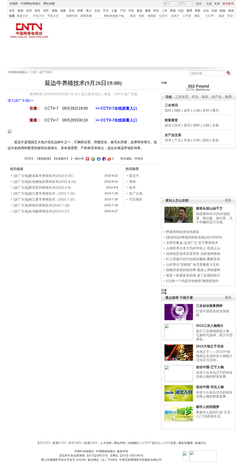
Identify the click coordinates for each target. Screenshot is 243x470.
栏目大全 (38, 16)
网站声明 (119, 443)
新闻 (20, 10)
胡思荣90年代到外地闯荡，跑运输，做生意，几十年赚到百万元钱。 (214, 218)
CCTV (210, 16)
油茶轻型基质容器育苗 (182, 253)
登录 (199, 3)
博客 (198, 10)
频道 (221, 16)
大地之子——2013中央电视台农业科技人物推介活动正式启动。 (214, 356)
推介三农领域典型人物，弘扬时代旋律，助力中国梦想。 (214, 335)
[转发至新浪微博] (108, 158)
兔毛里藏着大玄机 (206, 264)
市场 (187, 140)
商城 (173, 10)
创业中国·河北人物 (210, 387)
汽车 (131, 10)
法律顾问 (133, 443)
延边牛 (134, 176)
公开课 (186, 16)
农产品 (217, 96)
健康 (148, 10)
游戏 (231, 10)
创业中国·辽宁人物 (210, 367)
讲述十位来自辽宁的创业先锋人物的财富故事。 (214, 375)
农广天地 (45, 72)
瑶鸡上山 (213, 248)
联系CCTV (59, 443)
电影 (142, 16)
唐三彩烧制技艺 (208, 275)
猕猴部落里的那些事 (181, 270)
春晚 (54, 10)
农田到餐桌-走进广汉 (181, 243)
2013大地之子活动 (210, 346)
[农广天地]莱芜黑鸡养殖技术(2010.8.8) (42, 187)
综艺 (46, 10)
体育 (37, 10)
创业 (168, 125)
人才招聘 (106, 443)
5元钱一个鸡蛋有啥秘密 (183, 281)
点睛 (206, 125)
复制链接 (44, 158)
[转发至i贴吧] (103, 158)
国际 (177, 110)
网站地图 (49, 3)
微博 (189, 10)
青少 (89, 10)
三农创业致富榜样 (209, 306)
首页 (12, 10)
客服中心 (200, 443)
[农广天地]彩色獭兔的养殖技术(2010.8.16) (45, 182)
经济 (29, 10)
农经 (187, 110)
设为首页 (228, 3)
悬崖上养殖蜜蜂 (208, 270)
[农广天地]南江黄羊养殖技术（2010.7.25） (45, 193)
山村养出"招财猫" (179, 264)
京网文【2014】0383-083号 (127, 455)
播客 (197, 16)
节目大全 (53, 16)
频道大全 (22, 16)
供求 (168, 140)
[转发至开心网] (86, 158)
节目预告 (135, 199)
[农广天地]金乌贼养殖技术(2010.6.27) (42, 211)
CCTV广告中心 (150, 443)
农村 (206, 110)
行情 (196, 140)
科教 (80, 10)
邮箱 (222, 10)
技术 (177, 125)
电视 (12, 16)
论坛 (206, 10)
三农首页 (181, 96)
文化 (97, 10)
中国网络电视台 (31, 3)
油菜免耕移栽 (210, 253)
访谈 (214, 10)
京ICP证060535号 (97, 455)
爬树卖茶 (213, 259)
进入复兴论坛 (91, 94)
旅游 (139, 10)
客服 (217, 3)
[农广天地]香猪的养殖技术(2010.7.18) (42, 205)
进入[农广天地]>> (20, 100)
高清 (133, 16)
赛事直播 (86, 16)
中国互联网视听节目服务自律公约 (140, 459)
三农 (164, 10)
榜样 (196, 125)
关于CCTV (43, 443)
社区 (181, 10)
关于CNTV (75, 443)
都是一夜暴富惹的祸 (181, 275)
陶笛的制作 (210, 281)
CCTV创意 (169, 443)
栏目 (230, 16)
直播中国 (71, 16)
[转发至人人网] (98, 158)
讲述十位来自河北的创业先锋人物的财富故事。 (214, 394)
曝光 (215, 110)
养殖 (132, 182)
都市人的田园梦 (207, 407)
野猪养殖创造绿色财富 (182, 232)
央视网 (13, 3)
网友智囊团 (185, 443)
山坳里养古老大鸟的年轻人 (186, 248)
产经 (123, 10)
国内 (168, 110)
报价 (206, 140)
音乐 (72, 10)
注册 (209, 3)
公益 (114, 10)
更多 (228, 200)
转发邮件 (61, 158)
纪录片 (163, 16)
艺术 (106, 10)
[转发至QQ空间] (92, 158)
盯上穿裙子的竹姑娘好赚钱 (186, 259)
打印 (29, 158)
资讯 (187, 125)
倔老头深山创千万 (209, 208)
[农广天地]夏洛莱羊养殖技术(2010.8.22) (43, 176)
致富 (205, 96)
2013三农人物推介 (210, 325)
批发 (215, 140)
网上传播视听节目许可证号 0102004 (63, 459)
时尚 (156, 10)
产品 (177, 140)
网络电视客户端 (114, 16)
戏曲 (63, 10)
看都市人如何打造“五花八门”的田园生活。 (213, 414)
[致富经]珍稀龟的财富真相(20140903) (194, 237)
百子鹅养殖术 (208, 243)
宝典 (215, 125)
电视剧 (152, 16)
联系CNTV (91, 443)
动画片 (175, 16)
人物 (196, 110)
